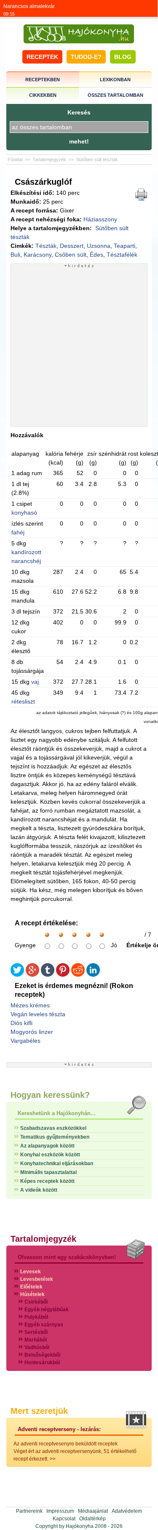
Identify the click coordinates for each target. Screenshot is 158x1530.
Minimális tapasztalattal (48, 1172)
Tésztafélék (122, 254)
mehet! (79, 141)
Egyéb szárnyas (43, 1325)
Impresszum (60, 1511)
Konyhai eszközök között (50, 1155)
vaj (35, 681)
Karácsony (37, 254)
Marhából (35, 1340)
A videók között (38, 1190)
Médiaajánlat (93, 1511)
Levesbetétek (36, 1279)
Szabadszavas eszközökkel (53, 1128)
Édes (96, 254)
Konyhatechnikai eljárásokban (56, 1163)
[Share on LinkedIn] (93, 974)
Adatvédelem (127, 1511)
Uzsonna (98, 245)
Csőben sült (70, 254)
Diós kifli (21, 1023)
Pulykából (36, 1317)
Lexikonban (115, 79)
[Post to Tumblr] (47, 974)
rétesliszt (23, 701)
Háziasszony (100, 219)
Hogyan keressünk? (50, 1095)
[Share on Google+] (32, 974)
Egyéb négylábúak (46, 1309)
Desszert (71, 245)
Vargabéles (25, 1040)
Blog (122, 56)
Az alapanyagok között (47, 1146)
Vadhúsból (36, 1347)
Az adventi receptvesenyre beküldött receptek (65, 1444)
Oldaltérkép (92, 1519)
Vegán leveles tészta (38, 1014)
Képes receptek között (47, 1181)
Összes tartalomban (115, 95)
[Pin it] (63, 974)
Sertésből (36, 1332)
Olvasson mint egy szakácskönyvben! (67, 1257)
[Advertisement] (79, 347)
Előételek (31, 1287)
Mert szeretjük (39, 1411)
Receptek (42, 56)
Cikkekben (42, 95)
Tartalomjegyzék (49, 159)
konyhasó (24, 512)
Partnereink (29, 1511)
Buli (15, 254)
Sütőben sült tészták (97, 159)
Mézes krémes (30, 1005)
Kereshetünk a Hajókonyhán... (57, 1113)
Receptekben (42, 79)
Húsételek (32, 1294)
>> (53, 1459)
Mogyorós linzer (32, 1031)
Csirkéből (36, 1302)
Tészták (45, 245)
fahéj (17, 532)
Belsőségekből (42, 1355)
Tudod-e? (86, 56)
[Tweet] (17, 974)
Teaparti (124, 245)
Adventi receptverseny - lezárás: (59, 1429)
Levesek (30, 1272)
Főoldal (15, 159)
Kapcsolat (64, 1519)
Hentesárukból (42, 1362)
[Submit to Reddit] (78, 974)
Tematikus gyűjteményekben (54, 1137)
